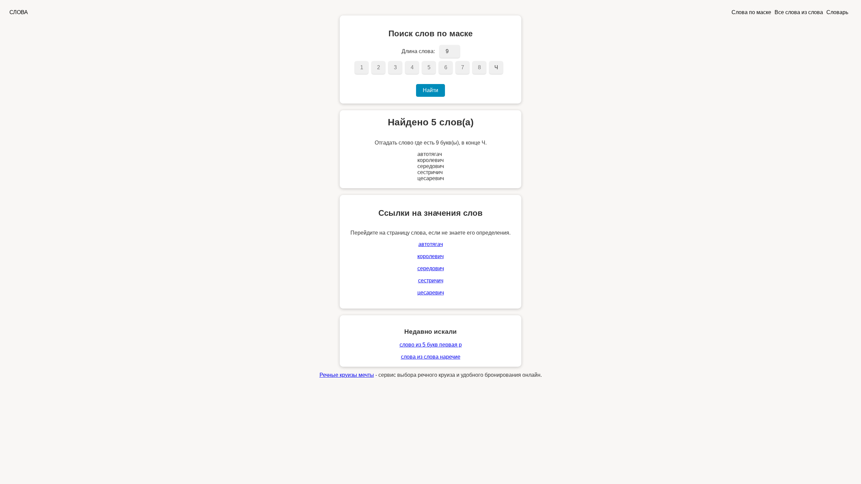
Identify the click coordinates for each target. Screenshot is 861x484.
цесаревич (430, 292)
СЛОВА (18, 12)
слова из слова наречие (430, 357)
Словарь (837, 12)
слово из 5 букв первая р (431, 345)
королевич (430, 256)
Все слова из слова (799, 12)
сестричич (430, 280)
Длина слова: (418, 51)
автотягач (430, 244)
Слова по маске (751, 12)
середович (430, 268)
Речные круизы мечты (347, 375)
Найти (430, 90)
